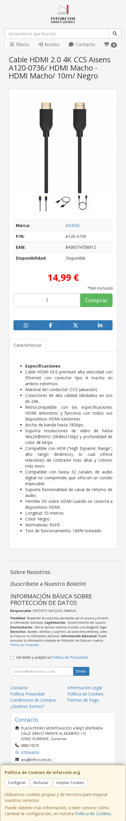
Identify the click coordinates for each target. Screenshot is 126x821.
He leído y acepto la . (52, 657)
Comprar (96, 300)
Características (28, 345)
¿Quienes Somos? (27, 706)
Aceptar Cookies (70, 782)
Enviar (81, 671)
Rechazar (41, 782)
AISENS (73, 225)
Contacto (84, 44)
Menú (22, 44)
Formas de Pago (83, 700)
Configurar (17, 782)
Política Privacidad (27, 694)
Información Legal (84, 687)
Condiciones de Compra (33, 700)
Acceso (51, 44)
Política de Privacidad (24, 645)
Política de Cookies (93, 813)
